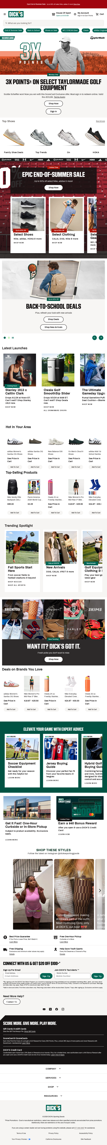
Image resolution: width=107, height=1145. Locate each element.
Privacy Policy (53, 1133)
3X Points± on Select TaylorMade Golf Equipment (53, 85)
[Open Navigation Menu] (4, 14)
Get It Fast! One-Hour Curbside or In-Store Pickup (26, 825)
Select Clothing (63, 234)
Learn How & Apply (57, 1055)
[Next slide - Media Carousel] (100, 890)
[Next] (101, 337)
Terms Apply (59, 97)
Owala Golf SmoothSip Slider (57, 391)
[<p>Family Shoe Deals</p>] (13, 148)
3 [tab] (5, 338)
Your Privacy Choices (19, 1139)
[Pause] (13, 338)
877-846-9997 (79, 1128)
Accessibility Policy (86, 1133)
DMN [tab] (9, 338)
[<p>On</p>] (68, 148)
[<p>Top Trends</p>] (41, 148)
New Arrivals (55, 567)
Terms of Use (21, 1133)
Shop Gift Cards (29, 1031)
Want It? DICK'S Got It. (53, 646)
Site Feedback (86, 1139)
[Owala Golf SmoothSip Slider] (58, 386)
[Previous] (94, 337)
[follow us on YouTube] (44, 1009)
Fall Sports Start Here (20, 569)
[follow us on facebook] (56, 1009)
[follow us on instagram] (62, 1009)
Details (11, 954)
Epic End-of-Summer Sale (53, 174)
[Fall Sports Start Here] (22, 563)
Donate (62, 954)
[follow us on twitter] (50, 1009)
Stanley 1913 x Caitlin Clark (16, 391)
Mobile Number (62, 973)
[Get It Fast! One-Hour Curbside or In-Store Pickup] (27, 819)
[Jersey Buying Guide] (60, 759)
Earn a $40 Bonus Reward (77, 823)
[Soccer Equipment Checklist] (22, 759)
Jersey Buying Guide (57, 765)
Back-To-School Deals (53, 306)
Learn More (13, 942)
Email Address (10, 973)
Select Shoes (23, 234)
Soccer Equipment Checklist (21, 765)
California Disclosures (53, 1139)
